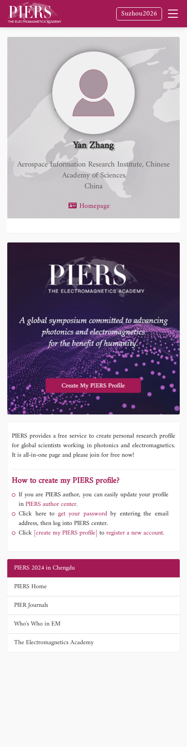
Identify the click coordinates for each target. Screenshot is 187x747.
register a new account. (135, 533)
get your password (80, 514)
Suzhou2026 (139, 14)
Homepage (93, 207)
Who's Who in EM (37, 624)
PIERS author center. (51, 504)
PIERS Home (30, 586)
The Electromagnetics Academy (54, 642)
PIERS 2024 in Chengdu (44, 568)
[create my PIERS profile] (66, 533)
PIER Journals (31, 605)
